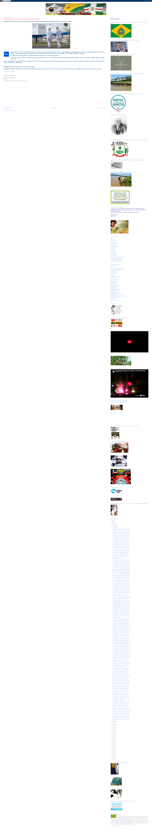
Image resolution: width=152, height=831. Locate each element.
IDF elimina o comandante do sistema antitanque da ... (121, 662)
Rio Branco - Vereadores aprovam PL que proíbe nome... (122, 567)
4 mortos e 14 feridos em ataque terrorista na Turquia (121, 586)
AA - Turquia (113, 266)
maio (114, 727)
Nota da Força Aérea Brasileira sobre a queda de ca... (121, 598)
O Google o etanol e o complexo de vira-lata (120, 691)
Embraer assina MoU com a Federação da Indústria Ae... (121, 713)
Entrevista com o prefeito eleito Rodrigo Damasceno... (121, 674)
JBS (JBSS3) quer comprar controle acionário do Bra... (121, 601)
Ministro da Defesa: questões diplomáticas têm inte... (121, 640)
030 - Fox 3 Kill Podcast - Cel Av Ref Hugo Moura (121, 543)
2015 (113, 747)
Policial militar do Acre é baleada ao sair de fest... (120, 651)
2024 (113, 523)
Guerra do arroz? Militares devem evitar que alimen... (121, 580)
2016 (113, 746)
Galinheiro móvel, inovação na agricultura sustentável (121, 706)
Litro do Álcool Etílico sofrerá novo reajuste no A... (121, 671)
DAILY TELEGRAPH (114, 272)
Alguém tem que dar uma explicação (118, 700)
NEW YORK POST (114, 287)
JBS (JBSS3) (23, 52)
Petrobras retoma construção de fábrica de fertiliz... (121, 553)
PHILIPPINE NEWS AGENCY (115, 289)
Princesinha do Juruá (114, 255)
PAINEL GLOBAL (113, 254)
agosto (114, 722)
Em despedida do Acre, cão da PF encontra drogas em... (121, 669)
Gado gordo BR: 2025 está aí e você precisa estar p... (121, 606)
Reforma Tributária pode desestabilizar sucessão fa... (121, 717)
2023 (113, 735)
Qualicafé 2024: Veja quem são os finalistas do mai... (121, 699)
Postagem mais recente (7, 107)
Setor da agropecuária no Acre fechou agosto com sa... (121, 702)
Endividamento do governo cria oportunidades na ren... (121, 609)
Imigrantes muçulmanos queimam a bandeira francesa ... (121, 575)
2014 (113, 749)
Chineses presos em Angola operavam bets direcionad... (121, 529)
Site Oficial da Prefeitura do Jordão (116, 261)
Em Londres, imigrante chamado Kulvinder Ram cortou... (122, 533)
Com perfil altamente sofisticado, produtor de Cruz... (121, 536)
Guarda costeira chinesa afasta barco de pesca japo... (121, 637)
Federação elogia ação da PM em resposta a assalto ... (121, 556)
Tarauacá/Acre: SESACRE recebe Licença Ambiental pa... (122, 597)
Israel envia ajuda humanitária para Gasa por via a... (121, 607)
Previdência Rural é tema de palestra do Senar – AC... (121, 530)
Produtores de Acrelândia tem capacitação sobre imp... (121, 612)
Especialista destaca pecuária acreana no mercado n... (121, 663)
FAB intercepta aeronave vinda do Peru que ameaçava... (121, 583)
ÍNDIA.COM (113, 283)
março (114, 730)
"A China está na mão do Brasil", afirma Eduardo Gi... (121, 560)
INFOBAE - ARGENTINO (115, 285)
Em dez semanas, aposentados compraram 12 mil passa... (122, 555)
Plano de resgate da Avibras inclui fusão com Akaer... (121, 694)
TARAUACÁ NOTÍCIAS (76, 4)
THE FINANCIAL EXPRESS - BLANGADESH (118, 295)
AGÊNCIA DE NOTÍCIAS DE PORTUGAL (117, 268)
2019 (113, 741)
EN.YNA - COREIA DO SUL (115, 279)
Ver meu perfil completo (115, 825)
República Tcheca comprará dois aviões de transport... (121, 703)
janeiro (114, 733)
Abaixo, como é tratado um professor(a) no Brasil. (119, 401)
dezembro (114, 524)
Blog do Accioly (113, 244)
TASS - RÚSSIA (113, 294)
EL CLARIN (113, 275)
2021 (113, 738)
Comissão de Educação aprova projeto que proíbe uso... (121, 539)
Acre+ (112, 238)
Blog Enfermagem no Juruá (115, 246)
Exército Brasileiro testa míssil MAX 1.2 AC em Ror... (121, 603)
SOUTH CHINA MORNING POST (116, 293)
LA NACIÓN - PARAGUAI (115, 286)
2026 (113, 520)
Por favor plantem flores (116, 617)
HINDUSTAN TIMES (114, 282)
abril (114, 728)
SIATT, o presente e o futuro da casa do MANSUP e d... (121, 572)
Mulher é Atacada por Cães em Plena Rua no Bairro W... (121, 677)
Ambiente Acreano (114, 242)
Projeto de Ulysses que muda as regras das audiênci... (121, 587)
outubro (114, 527)
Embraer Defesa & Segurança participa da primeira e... (121, 708)
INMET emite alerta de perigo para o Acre (119, 594)
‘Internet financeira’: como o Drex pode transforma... (121, 635)
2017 (113, 744)
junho (114, 725)
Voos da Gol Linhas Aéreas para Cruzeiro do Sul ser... (121, 581)
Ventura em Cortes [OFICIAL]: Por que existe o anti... (121, 621)
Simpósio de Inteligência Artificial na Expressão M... (121, 578)
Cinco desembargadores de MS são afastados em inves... (122, 561)
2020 (113, 740)
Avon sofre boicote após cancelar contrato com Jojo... (121, 563)
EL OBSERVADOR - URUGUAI (116, 277)
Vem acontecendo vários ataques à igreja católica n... (121, 549)
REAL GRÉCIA (113, 291)
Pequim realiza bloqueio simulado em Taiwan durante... (121, 649)
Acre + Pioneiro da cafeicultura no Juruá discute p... (121, 634)
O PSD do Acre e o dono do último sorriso (119, 660)
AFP (111, 267)
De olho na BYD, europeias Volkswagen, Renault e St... (121, 665)
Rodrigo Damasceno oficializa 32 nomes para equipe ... (121, 629)
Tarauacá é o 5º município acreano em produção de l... (121, 569)
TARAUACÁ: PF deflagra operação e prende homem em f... (122, 657)
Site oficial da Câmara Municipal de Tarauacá (118, 257)
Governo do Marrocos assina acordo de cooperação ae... (121, 538)
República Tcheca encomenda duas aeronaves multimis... (122, 570)
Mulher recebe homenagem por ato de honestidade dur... (122, 709)
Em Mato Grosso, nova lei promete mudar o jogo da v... (121, 566)
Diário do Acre (113, 250)
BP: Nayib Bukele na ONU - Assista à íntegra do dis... (121, 719)
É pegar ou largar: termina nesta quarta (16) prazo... (121, 643)
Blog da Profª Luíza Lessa (115, 243)
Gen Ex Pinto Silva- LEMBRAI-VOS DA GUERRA (121, 688)
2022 (113, 737)
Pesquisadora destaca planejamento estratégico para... (121, 552)
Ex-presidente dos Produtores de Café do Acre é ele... (121, 683)
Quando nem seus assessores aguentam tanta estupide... (121, 615)
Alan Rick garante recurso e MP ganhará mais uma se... (121, 623)
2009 (113, 757)
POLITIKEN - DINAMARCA (115, 290)
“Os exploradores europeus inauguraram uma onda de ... (121, 652)
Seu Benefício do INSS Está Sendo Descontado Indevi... (121, 604)
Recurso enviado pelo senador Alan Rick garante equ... (121, 675)
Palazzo (119, 814)
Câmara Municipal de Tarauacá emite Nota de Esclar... (121, 535)
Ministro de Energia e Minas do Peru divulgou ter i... (121, 614)
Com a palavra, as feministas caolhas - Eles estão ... (121, 648)
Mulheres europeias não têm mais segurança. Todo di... (121, 546)
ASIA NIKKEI (113, 271)
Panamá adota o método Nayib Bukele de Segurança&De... (122, 628)
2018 (113, 743)
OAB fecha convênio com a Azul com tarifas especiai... (121, 638)
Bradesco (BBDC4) (56, 52)
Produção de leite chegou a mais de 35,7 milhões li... (121, 595)
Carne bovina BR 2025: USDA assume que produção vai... (122, 646)
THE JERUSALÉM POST (115, 297)
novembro (114, 526)
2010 (113, 755)
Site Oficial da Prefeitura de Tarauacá (116, 259)
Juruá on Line (113, 251)
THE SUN (112, 298)
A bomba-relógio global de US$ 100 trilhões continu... (121, 547)
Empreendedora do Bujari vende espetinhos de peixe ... (121, 692)
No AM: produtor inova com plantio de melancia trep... (121, 573)
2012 (113, 752)
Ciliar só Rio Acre (113, 247)
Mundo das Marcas (114, 253)
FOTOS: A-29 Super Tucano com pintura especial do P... (122, 564)
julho (114, 724)
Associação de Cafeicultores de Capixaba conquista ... (121, 645)
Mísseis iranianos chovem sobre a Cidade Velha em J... (121, 711)
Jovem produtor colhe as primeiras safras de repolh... (121, 631)
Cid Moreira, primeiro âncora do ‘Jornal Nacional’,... (121, 697)
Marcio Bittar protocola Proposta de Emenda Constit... (121, 592)
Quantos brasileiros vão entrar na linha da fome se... (121, 696)
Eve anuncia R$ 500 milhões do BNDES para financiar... (122, 654)
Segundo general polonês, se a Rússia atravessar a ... (121, 668)
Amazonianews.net (114, 240)
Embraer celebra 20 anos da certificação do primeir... (121, 611)
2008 (113, 758)
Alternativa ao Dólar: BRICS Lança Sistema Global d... (121, 624)
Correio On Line (113, 249)
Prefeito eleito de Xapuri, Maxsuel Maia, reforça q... (121, 577)
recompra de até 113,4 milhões (50, 69)
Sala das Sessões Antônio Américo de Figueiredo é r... (121, 600)
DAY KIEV (112, 274)
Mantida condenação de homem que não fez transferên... (122, 680)
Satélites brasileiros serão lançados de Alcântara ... (121, 626)
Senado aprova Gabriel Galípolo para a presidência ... (121, 679)
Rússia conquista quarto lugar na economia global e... (121, 544)
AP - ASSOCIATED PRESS (115, 270)
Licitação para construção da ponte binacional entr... (121, 618)
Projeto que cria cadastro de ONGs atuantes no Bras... (121, 590)
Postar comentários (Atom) (10, 110)
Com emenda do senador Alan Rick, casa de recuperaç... (121, 584)
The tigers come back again (117, 558)
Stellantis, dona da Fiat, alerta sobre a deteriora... (120, 705)
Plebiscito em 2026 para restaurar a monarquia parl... (121, 685)
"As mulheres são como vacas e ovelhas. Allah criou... (121, 658)
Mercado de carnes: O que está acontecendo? (120, 672)
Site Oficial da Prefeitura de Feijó (116, 258)
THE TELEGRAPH (114, 300)
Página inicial (54, 107)
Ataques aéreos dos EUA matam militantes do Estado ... (121, 532)
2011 (113, 754)
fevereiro (114, 731)
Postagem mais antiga (101, 107)
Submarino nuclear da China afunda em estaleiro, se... (121, 716)
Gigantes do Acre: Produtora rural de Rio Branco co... (121, 541)
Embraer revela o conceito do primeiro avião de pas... (121, 682)
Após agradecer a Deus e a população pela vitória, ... (121, 689)
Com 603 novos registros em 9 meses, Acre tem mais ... (121, 714)
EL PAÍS (112, 278)
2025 (113, 521)
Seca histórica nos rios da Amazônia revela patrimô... (121, 550)
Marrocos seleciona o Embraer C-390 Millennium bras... (122, 632)
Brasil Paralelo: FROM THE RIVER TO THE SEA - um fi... (122, 641)
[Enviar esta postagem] (13, 71)
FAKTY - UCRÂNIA (114, 281)
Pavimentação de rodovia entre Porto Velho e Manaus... (121, 655)
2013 (113, 750)
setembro (114, 721)
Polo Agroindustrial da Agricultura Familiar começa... (121, 620)
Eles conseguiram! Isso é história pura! (119, 666)
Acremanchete (113, 239)
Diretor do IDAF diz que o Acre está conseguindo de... (121, 589)
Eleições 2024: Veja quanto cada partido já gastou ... (121, 686)
